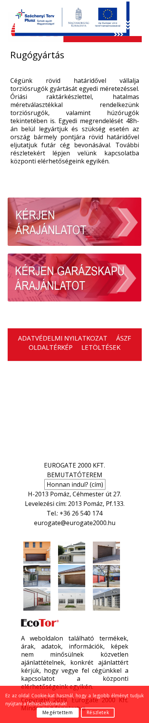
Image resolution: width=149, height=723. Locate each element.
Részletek (98, 712)
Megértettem (57, 712)
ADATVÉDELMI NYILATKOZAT (62, 338)
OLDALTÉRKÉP (51, 347)
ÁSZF (123, 338)
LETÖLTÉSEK (100, 347)
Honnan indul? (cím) (75, 484)
